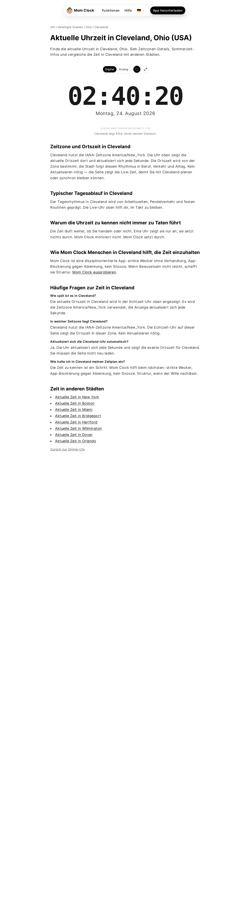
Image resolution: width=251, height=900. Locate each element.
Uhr (52, 27)
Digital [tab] (109, 69)
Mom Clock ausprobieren (94, 272)
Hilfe (128, 10)
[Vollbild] (145, 69)
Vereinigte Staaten (70, 27)
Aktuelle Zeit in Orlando (75, 441)
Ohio (89, 27)
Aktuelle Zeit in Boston (75, 403)
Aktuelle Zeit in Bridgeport (78, 416)
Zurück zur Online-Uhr (67, 449)
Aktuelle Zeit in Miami (73, 410)
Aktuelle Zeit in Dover (74, 435)
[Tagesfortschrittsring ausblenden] (136, 69)
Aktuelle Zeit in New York (77, 397)
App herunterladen (168, 10)
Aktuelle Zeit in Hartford (76, 422)
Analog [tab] (123, 69)
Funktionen (111, 10)
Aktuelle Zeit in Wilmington (78, 428)
